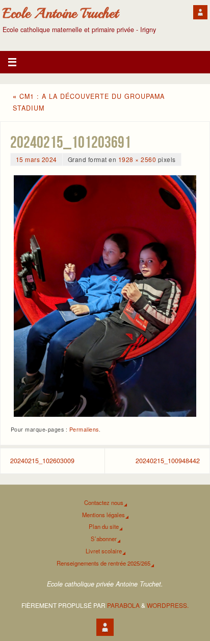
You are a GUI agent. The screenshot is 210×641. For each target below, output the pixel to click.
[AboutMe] (200, 12)
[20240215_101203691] (105, 296)
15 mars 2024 (36, 159)
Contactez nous (103, 502)
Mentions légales (103, 515)
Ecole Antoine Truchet (60, 13)
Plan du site (104, 526)
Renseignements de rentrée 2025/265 (103, 563)
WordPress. (168, 605)
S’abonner (104, 539)
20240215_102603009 (42, 460)
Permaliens (84, 429)
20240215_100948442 (168, 460)
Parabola (123, 605)
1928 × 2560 (137, 159)
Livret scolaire (104, 551)
